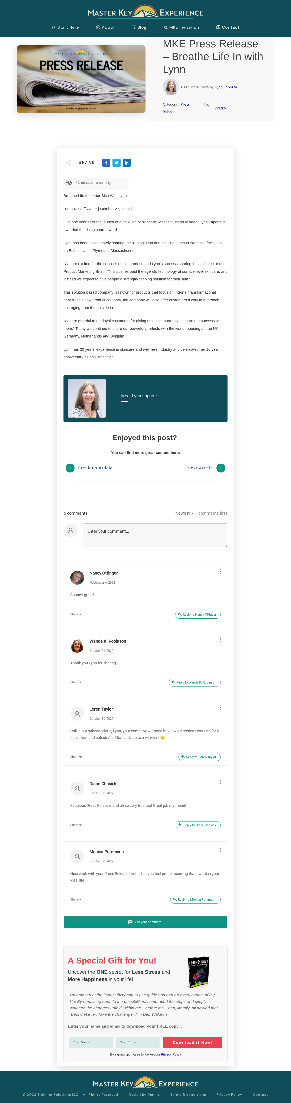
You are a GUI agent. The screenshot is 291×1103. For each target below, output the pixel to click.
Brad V (220, 108)
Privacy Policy (171, 1054)
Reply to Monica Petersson (197, 900)
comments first (212, 513)
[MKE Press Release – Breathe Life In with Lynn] (81, 79)
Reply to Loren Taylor (201, 757)
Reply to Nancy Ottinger (199, 614)
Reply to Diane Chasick (199, 825)
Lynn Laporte (226, 87)
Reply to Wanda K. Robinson (196, 682)
